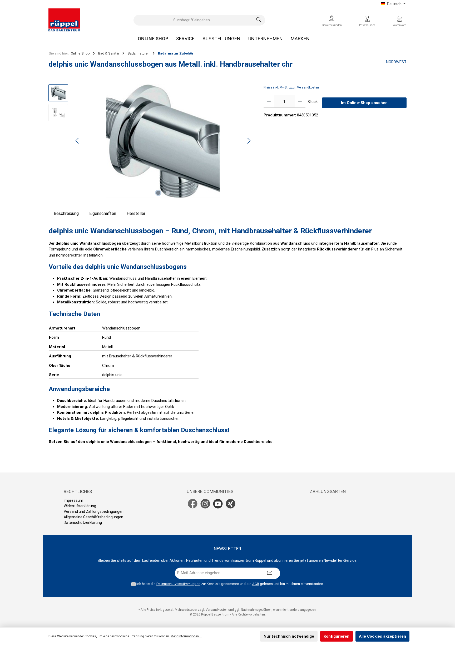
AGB (255, 584)
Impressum (73, 500)
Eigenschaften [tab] (102, 213)
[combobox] (193, 20)
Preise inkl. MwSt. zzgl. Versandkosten (291, 87)
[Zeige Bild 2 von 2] (168, 193)
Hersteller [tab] (136, 213)
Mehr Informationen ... (186, 636)
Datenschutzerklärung (83, 522)
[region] (150, 141)
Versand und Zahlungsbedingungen (93, 511)
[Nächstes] (249, 140)
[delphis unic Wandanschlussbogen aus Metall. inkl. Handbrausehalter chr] (163, 141)
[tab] (66, 213)
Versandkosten (217, 610)
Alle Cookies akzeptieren (382, 636)
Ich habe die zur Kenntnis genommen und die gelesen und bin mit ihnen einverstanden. (230, 584)
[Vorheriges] (77, 140)
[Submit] (269, 573)
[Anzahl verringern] (269, 101)
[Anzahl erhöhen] (300, 101)
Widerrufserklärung (80, 506)
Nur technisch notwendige (289, 636)
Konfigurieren (336, 636)
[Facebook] (193, 504)
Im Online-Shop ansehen (364, 102)
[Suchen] (259, 20)
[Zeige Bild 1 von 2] (158, 193)
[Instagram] (205, 504)
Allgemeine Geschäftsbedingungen (93, 517)
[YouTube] (218, 504)
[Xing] (230, 504)
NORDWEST (396, 62)
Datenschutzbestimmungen (178, 584)
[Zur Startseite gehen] (64, 20)
